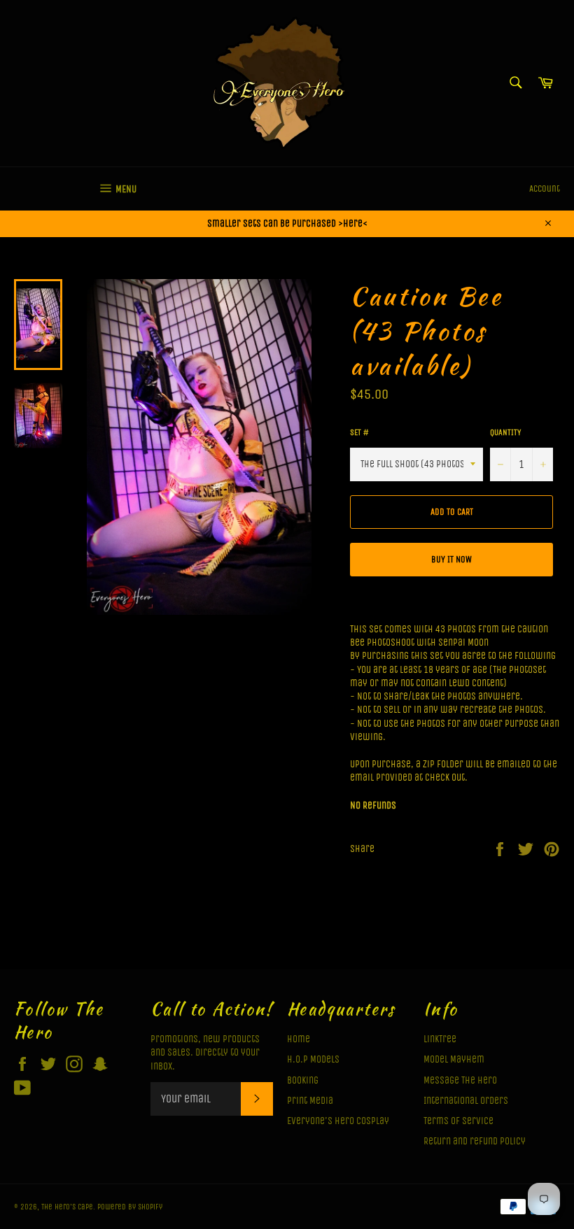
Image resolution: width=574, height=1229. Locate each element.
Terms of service (458, 1121)
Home (298, 1039)
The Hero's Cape (67, 1207)
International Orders (466, 1101)
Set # (359, 432)
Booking (302, 1080)
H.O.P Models (313, 1059)
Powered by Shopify (129, 1207)
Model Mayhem (454, 1059)
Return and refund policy (475, 1141)
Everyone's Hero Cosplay (338, 1121)
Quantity (505, 432)
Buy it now (451, 559)
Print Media (310, 1101)
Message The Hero (460, 1080)
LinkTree (440, 1039)
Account (544, 188)
